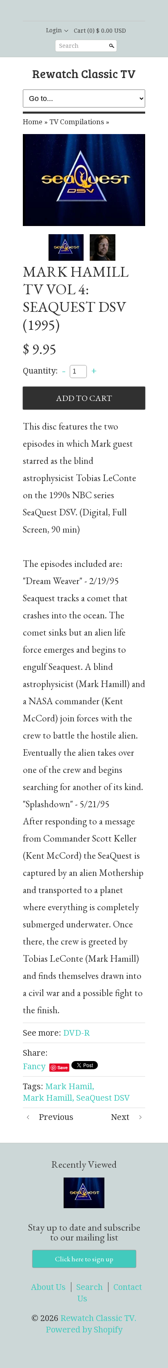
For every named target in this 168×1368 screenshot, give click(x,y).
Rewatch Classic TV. (98, 1318)
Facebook (76, 11)
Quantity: (40, 371)
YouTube (104, 11)
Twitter (90, 11)
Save (62, 1067)
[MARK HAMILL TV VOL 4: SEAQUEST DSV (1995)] (84, 180)
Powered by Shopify (84, 1329)
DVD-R (76, 1033)
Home (32, 122)
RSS (63, 11)
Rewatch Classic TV (84, 73)
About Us (48, 1287)
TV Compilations (76, 122)
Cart (100, 30)
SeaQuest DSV (103, 1098)
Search (69, 46)
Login (54, 30)
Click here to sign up (84, 1258)
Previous (56, 1117)
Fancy (34, 1066)
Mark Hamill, (48, 1098)
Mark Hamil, (69, 1086)
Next (120, 1117)
